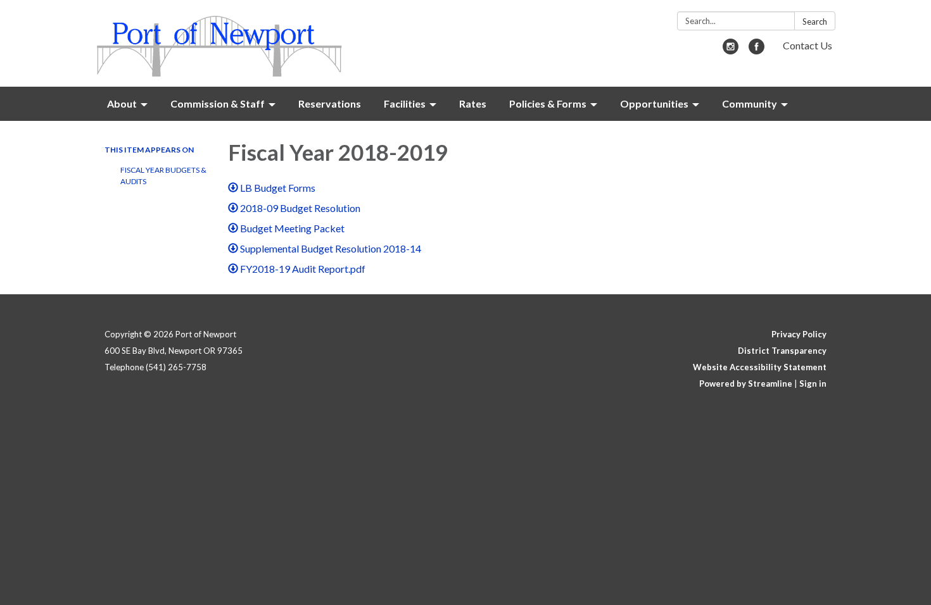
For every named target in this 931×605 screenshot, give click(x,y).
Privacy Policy (798, 334)
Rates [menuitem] (472, 103)
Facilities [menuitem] (405, 103)
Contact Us (807, 45)
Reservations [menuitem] (329, 103)
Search (814, 21)
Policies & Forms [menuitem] (547, 103)
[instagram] (730, 50)
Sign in (812, 383)
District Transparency (782, 351)
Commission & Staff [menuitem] (217, 103)
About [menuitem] (122, 103)
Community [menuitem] (749, 103)
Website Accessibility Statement (759, 367)
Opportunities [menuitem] (654, 103)
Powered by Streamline (745, 383)
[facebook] (756, 50)
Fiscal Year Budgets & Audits (163, 175)
